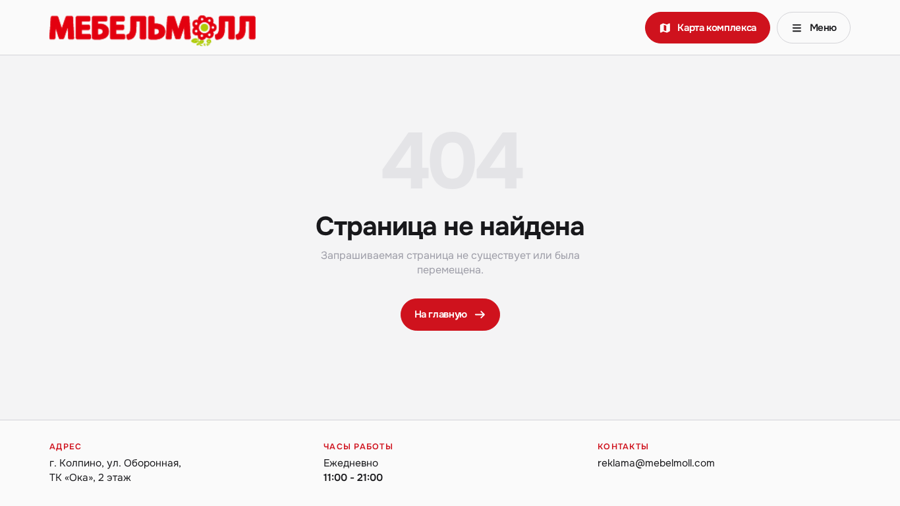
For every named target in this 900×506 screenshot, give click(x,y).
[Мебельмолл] (152, 27)
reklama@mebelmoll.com (656, 463)
